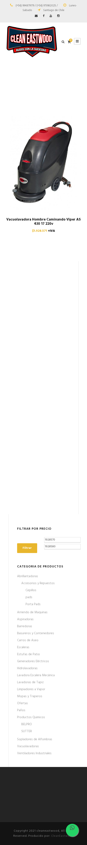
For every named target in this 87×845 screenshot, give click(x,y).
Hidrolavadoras (27, 668)
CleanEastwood (62, 836)
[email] (36, 16)
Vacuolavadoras (28, 746)
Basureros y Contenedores (35, 633)
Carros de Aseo (27, 640)
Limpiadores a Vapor (31, 689)
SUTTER (26, 731)
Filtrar (27, 548)
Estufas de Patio (28, 654)
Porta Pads (33, 604)
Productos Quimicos (31, 717)
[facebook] (43, 16)
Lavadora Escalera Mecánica (36, 675)
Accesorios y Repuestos (38, 583)
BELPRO (26, 724)
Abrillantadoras (27, 576)
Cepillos (31, 590)
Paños (21, 710)
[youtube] (51, 16)
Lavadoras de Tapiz (30, 682)
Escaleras (23, 647)
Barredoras (24, 626)
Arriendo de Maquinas (32, 612)
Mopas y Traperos (29, 696)
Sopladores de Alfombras (34, 739)
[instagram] (58, 16)
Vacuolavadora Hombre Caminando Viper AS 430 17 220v (43, 222)
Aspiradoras (25, 619)
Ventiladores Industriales (34, 753)
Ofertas (22, 703)
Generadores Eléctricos (33, 661)
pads (29, 597)
